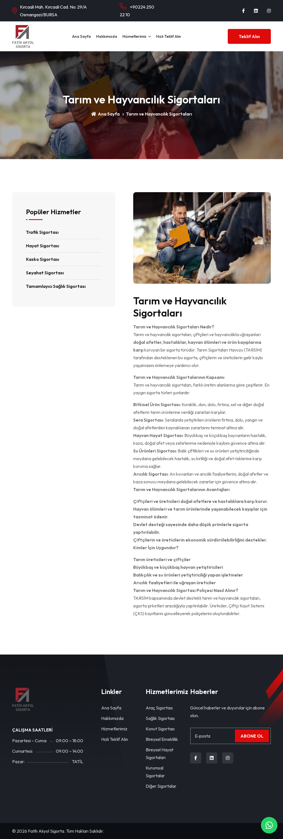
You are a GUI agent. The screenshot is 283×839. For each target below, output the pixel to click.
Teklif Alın (249, 36)
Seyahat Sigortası (45, 272)
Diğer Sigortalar (161, 786)
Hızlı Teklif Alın (168, 36)
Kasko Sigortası (42, 259)
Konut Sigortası (160, 728)
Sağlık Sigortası (160, 718)
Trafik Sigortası (42, 232)
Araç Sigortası (159, 708)
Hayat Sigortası (42, 245)
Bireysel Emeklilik (162, 739)
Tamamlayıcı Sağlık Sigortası (56, 286)
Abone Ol (251, 736)
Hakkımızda (106, 36)
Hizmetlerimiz (134, 36)
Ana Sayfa (81, 36)
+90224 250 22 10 (137, 10)
